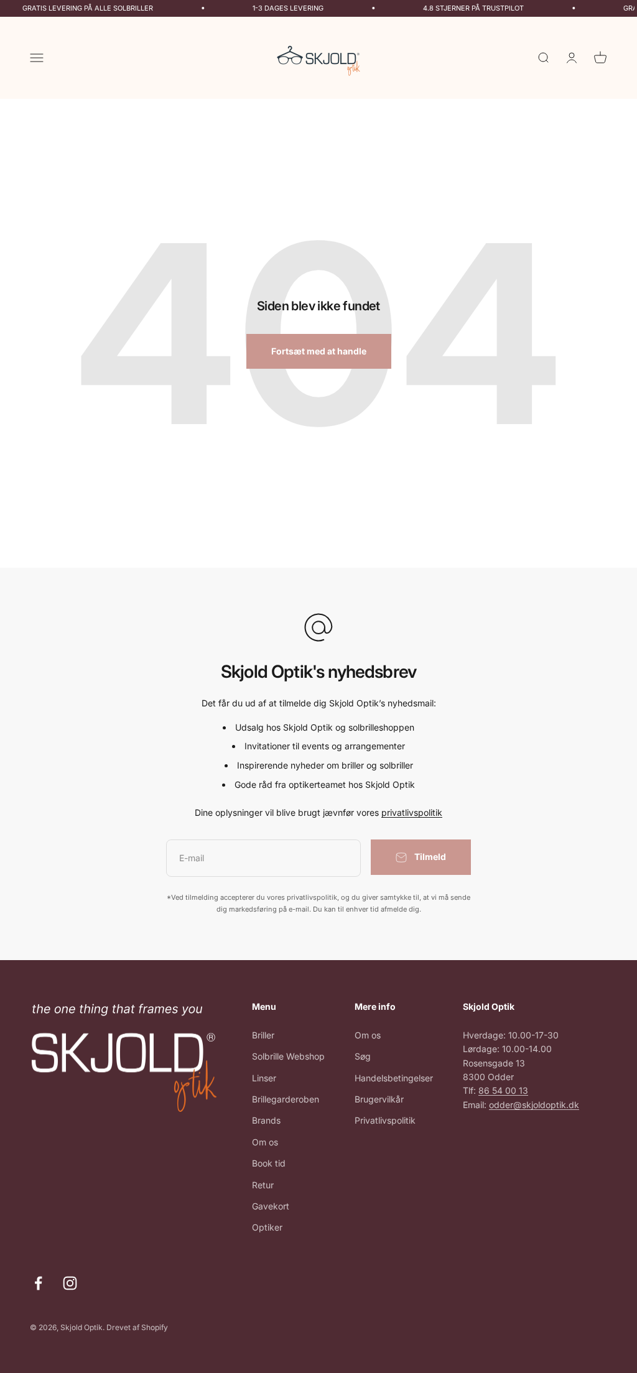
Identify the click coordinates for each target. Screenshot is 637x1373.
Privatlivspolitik (385, 1120)
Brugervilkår (379, 1099)
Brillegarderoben (285, 1099)
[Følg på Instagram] (70, 1283)
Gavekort (270, 1206)
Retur (263, 1185)
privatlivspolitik (411, 812)
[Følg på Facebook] (38, 1283)
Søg (363, 1056)
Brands (266, 1120)
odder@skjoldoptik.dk (534, 1104)
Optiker (267, 1227)
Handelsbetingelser (394, 1078)
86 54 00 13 (503, 1090)
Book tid (269, 1163)
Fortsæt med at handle (318, 351)
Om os (265, 1142)
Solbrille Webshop (288, 1056)
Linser (264, 1078)
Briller (263, 1035)
